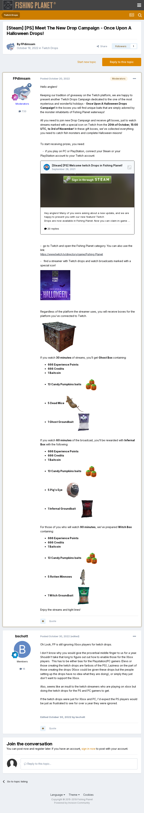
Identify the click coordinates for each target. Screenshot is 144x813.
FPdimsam (28, 44)
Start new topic (86, 61)
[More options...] (134, 78)
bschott (21, 636)
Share (103, 46)
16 (23, 668)
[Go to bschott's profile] (22, 649)
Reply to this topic (122, 61)
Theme (73, 794)
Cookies (88, 794)
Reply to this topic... (39, 763)
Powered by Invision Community (72, 802)
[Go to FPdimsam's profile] (11, 46)
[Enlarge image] (55, 284)
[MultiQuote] (43, 621)
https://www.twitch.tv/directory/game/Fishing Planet (71, 254)
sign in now (88, 748)
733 (23, 111)
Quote (52, 621)
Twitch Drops (50, 48)
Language (57, 794)
